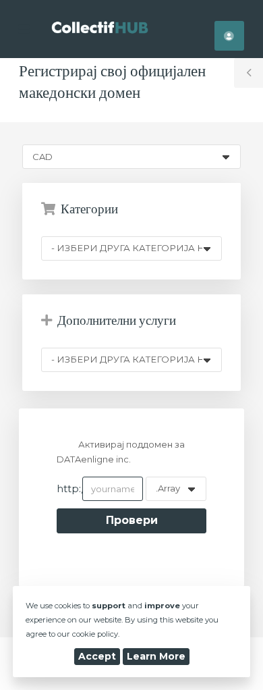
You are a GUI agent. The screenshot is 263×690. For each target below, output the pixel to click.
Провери (132, 520)
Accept (97, 656)
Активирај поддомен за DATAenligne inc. (120, 452)
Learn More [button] (156, 656)
